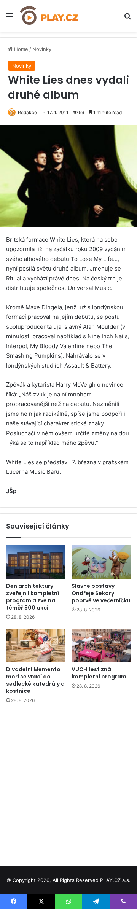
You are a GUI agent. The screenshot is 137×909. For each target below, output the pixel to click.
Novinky (41, 49)
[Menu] (9, 18)
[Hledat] (127, 18)
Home (20, 49)
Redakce (27, 112)
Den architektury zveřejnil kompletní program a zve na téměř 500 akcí (32, 596)
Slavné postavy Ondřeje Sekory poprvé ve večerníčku (101, 593)
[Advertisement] (68, 786)
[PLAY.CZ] (49, 15)
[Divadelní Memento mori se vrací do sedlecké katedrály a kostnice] (35, 645)
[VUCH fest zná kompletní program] (101, 645)
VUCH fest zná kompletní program (99, 672)
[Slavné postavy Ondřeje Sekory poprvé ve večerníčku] (101, 562)
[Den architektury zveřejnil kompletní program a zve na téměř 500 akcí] (35, 562)
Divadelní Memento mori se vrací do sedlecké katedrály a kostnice (35, 680)
